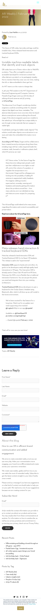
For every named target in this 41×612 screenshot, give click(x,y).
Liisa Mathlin (13, 32)
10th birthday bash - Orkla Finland (17, 556)
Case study (11, 574)
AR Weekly (11, 351)
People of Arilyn (13, 579)
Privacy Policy (31, 604)
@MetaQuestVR (21, 313)
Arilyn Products (12, 582)
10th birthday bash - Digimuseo (16, 559)
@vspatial (28, 308)
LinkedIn (18, 37)
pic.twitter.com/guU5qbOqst (16, 316)
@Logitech (9, 308)
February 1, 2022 (27, 320)
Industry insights (13, 577)
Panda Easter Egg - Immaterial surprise (19, 548)
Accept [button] (20, 608)
